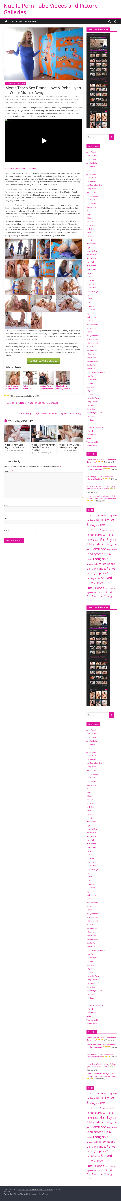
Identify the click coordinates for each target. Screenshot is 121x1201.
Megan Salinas (92, 339)
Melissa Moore (92, 343)
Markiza (89, 332)
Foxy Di (89, 240)
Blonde (60, 96)
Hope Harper (91, 244)
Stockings (113, 588)
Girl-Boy (106, 539)
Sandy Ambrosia (92, 401)
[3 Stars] (7, 395)
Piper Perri (90, 376)
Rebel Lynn (21, 84)
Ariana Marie (91, 174)
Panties (101, 568)
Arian (88, 170)
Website (7, 531)
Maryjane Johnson (93, 335)
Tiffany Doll (90, 431)
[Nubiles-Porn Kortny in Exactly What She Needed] (44, 426)
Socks (106, 588)
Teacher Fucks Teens (94, 427)
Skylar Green (91, 409)
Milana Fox (90, 354)
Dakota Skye (91, 207)
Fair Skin (91, 540)
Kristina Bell (90, 306)
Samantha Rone (92, 398)
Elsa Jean (89, 222)
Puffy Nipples (13, 102)
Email (6, 518)
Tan (61, 102)
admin (24, 96)
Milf (6, 102)
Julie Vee (89, 273)
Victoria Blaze (91, 446)
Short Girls (103, 583)
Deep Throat (9, 99)
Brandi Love (11, 84)
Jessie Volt (90, 262)
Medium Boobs (105, 564)
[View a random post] (114, 21)
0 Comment (33, 96)
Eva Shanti (90, 236)
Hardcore (55, 99)
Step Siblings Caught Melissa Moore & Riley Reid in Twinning (51, 413)
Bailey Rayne (91, 188)
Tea (87, 423)
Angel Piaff (90, 166)
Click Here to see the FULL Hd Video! (21, 168)
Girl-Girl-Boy (31, 99)
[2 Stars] (5, 395)
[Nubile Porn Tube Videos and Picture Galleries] (6, 21)
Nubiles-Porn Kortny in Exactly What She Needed (43, 447)
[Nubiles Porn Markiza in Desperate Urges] (71, 426)
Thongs (73, 102)
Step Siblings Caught (94, 412)
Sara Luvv (90, 405)
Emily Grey (90, 229)
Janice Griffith (91, 251)
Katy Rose (90, 284)
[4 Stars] (8, 395)
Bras (71, 96)
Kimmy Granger (92, 291)
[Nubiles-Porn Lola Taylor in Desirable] (17, 426)
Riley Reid (90, 387)
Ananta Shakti (91, 163)
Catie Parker (91, 203)
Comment (8, 471)
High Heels (112, 549)
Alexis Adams (91, 155)
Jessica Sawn (91, 255)
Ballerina (93, 516)
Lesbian (89, 559)
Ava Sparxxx (91, 181)
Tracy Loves (91, 434)
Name (7, 505)
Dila (87, 211)
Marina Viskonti (92, 324)
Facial (24, 99)
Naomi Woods (92, 361)
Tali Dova (90, 420)
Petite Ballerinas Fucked (95, 372)
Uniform (89, 600)
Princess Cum (91, 379)
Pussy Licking (23, 102)
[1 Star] (4, 395)
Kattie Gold (90, 280)
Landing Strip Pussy (65, 99)
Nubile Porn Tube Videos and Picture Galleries (51, 9)
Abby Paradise (91, 152)
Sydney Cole (91, 416)
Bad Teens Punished (94, 185)
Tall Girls (56, 102)
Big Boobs (53, 96)
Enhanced (18, 99)
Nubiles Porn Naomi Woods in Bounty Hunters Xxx (31, 402)
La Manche (90, 310)
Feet (97, 540)
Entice (88, 233)
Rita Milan (90, 394)
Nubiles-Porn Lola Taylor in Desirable (14, 446)
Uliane (88, 438)
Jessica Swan (91, 258)
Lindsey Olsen (91, 317)
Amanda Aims (91, 159)
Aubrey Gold (91, 177)
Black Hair (100, 520)
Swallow (50, 102)
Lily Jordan (90, 313)
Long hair (76, 99)
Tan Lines (67, 102)
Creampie (104, 530)
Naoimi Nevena (92, 357)
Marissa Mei (91, 328)
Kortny (89, 299)
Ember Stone (91, 225)
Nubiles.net (90, 368)
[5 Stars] (10, 395)
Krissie (88, 302)
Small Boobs (42, 102)
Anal (87, 516)
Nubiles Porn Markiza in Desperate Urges (70, 446)
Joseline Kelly (91, 269)
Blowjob (66, 96)
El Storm (89, 218)
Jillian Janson (91, 266)
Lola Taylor (90, 321)
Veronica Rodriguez (93, 442)
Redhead (98, 578)
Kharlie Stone (91, 288)
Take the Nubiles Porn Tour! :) (24, 21)
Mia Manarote (91, 350)
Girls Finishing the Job (43, 99)
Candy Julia (90, 200)
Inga (88, 247)
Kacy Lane (90, 277)
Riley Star (90, 390)
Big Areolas (45, 96)
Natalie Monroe (92, 365)
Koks (88, 295)
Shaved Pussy (32, 102)
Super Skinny (91, 592)
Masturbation (91, 564)
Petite (111, 568)
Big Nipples (90, 520)
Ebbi (88, 214)
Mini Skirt (91, 568)
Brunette (77, 96)
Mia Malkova (91, 346)
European (101, 534)
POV (87, 573)
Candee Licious (92, 196)
